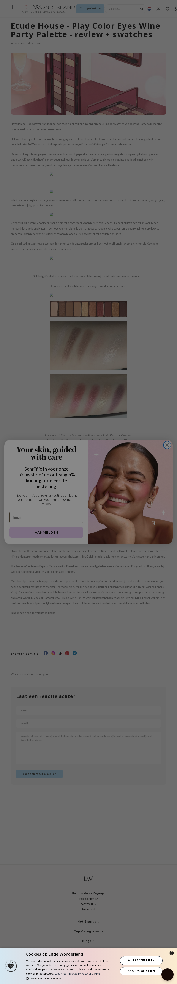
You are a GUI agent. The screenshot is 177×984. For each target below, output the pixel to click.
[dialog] (88, 966)
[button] (71, 978)
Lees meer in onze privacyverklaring (77, 973)
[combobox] (171, 953)
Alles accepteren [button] (141, 960)
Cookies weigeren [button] (141, 971)
